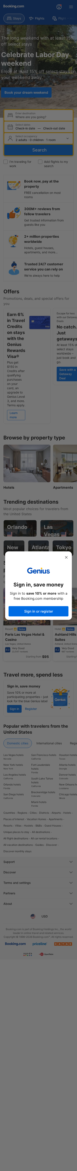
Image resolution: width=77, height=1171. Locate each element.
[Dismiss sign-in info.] (66, 557)
